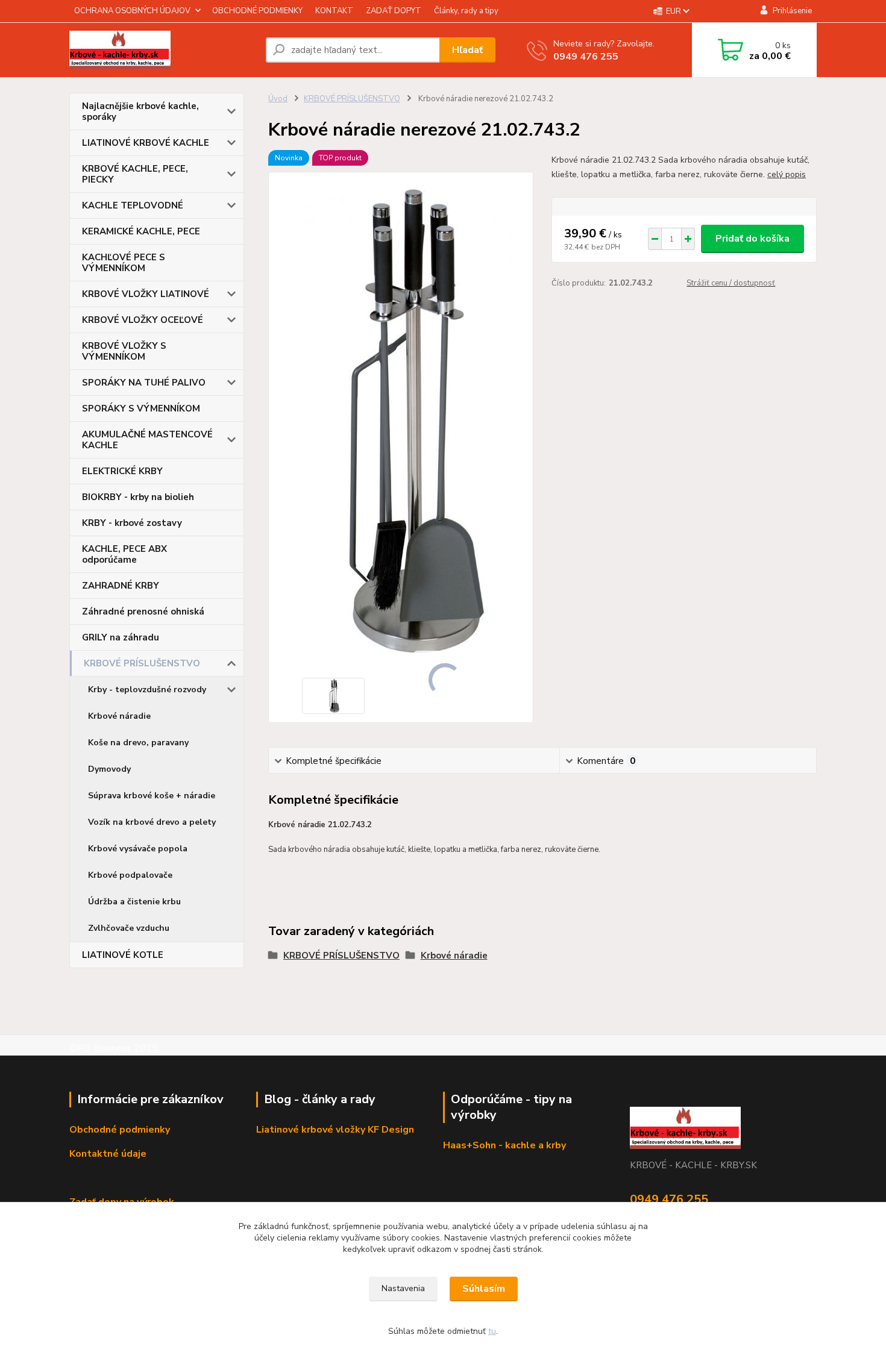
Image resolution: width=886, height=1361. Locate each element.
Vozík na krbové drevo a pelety (152, 822)
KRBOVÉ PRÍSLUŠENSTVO (142, 663)
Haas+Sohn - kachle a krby (504, 1145)
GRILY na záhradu (120, 637)
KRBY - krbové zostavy (132, 523)
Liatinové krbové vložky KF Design (335, 1129)
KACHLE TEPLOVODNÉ (132, 205)
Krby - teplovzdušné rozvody (147, 689)
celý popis (786, 174)
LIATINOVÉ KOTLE (122, 955)
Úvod (277, 98)
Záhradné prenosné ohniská (143, 611)
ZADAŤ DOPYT (393, 10)
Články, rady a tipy (466, 10)
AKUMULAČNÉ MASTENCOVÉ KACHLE (147, 439)
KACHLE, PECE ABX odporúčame (124, 554)
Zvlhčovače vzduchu (128, 928)
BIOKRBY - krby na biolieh (138, 497)
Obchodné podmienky (119, 1129)
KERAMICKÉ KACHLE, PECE (141, 231)
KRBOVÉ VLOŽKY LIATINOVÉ (145, 294)
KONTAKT (334, 10)
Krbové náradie (119, 716)
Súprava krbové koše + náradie (151, 795)
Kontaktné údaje (107, 1153)
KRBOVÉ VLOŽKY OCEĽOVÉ (142, 320)
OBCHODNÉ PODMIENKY (257, 10)
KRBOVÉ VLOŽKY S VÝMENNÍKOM (124, 351)
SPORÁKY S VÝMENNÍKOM (141, 408)
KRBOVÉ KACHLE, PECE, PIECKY (135, 174)
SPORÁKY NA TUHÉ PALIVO (144, 383)
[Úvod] (162, 50)
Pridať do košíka (752, 238)
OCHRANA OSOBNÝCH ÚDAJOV (132, 10)
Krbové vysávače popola (137, 848)
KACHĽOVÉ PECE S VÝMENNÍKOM (123, 262)
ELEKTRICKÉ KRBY (122, 471)
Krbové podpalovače (130, 875)
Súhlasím (483, 1288)
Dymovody (109, 769)
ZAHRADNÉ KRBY (120, 586)
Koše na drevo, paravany (138, 742)
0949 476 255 (585, 56)
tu (492, 1331)
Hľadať (467, 50)
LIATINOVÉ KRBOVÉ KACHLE (145, 143)
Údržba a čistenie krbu (134, 901)
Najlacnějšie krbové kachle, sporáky (140, 111)
